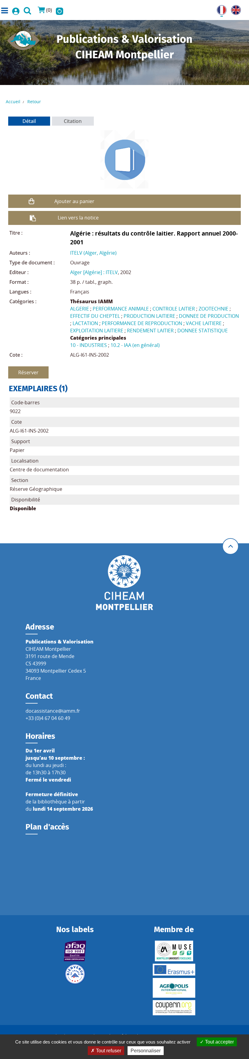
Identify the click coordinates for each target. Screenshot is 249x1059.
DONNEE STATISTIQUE (202, 330)
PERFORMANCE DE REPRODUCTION (142, 323)
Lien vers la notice (78, 217)
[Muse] (173, 951)
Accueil (13, 101)
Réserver (28, 372)
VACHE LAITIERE (204, 323)
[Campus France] (75, 974)
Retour (34, 101)
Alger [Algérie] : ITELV (94, 272)
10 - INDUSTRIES (88, 345)
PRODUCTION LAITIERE (149, 316)
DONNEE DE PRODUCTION (209, 316)
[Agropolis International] (173, 988)
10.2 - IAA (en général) (135, 345)
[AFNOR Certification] (75, 951)
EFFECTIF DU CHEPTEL (95, 316)
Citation (73, 121)
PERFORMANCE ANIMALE (121, 308)
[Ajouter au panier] (31, 201)
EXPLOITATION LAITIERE (96, 330)
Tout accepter (219, 1041)
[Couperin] (173, 1007)
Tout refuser (108, 1050)
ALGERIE (79, 308)
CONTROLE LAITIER (173, 308)
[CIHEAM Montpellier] (124, 582)
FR (219, 8)
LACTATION (85, 323)
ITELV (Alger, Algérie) (93, 252)
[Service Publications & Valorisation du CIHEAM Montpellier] (23, 38)
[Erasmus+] (173, 970)
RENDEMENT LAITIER (150, 330)
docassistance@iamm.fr (53, 711)
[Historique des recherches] (59, 10)
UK (234, 8)
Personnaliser (146, 1050)
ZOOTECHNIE (213, 308)
